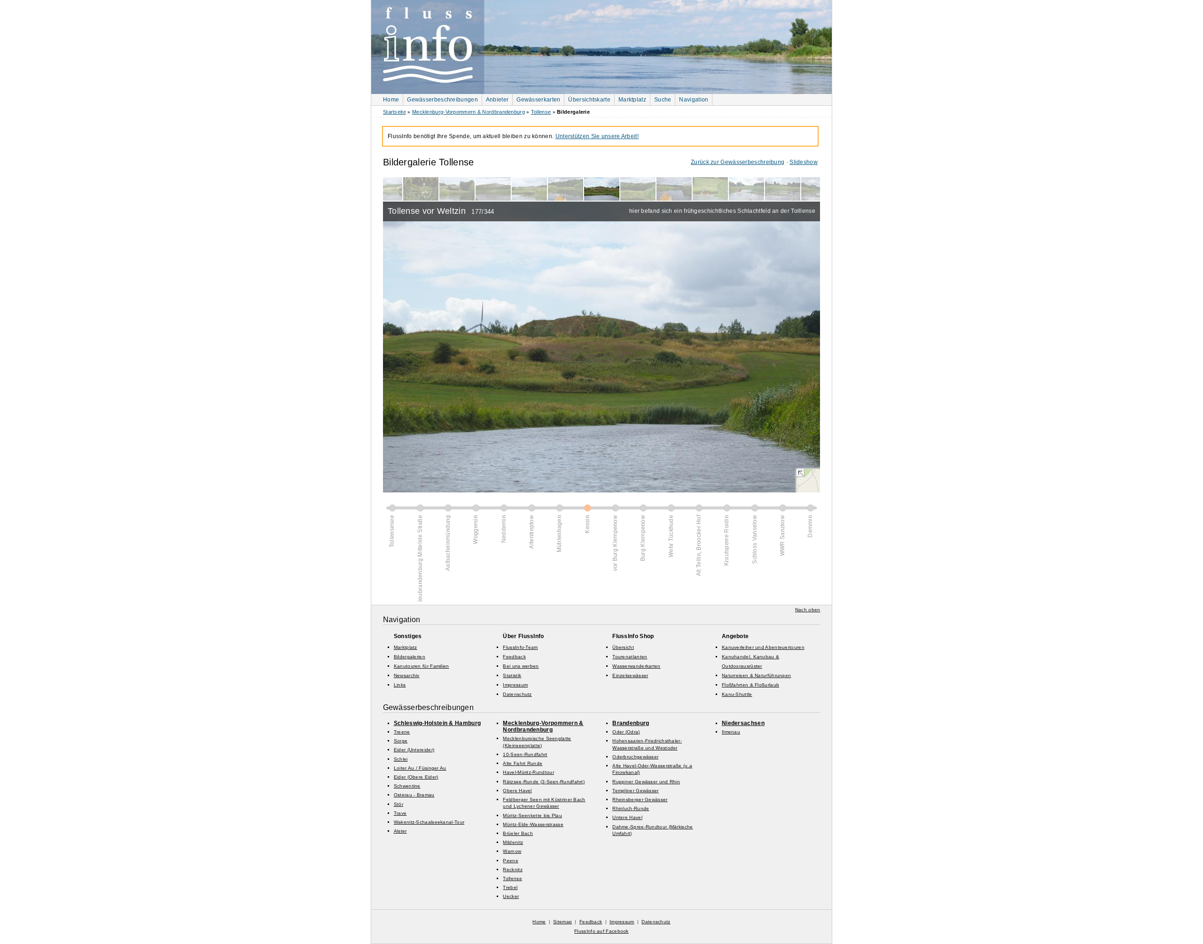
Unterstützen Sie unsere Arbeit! (597, 136)
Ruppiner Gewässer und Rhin (646, 781)
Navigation (693, 99)
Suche (663, 99)
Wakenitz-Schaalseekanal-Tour (429, 822)
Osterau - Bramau (414, 794)
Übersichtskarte (589, 99)
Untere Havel (627, 817)
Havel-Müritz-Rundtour (528, 772)
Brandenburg (630, 723)
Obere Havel (517, 790)
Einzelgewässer (630, 675)
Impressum (515, 684)
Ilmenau (731, 731)
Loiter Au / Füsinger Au (420, 768)
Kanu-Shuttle (737, 694)
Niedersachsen (743, 723)
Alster (400, 831)
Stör (398, 804)
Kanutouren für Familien (421, 666)
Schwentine (407, 785)
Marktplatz (632, 99)
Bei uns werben (521, 666)
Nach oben (807, 609)
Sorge (401, 740)
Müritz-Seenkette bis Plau (532, 815)
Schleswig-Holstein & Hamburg (437, 723)
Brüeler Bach (518, 833)
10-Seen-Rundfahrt (525, 754)
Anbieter (497, 99)
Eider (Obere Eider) (416, 777)
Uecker (511, 896)
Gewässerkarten (538, 99)
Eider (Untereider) (414, 749)
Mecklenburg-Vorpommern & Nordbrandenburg (468, 112)
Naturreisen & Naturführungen (756, 675)
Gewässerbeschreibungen (442, 99)
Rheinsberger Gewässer (639, 799)
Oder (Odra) (626, 731)
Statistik (512, 675)
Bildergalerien (409, 656)
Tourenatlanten (629, 656)
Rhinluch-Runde (630, 808)
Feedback (514, 656)
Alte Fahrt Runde (522, 763)
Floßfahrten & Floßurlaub (750, 684)
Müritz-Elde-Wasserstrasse (533, 824)
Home (391, 99)
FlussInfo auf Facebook (601, 931)
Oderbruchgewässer (635, 756)
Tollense (541, 112)
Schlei (401, 759)
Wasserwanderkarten (636, 666)
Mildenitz (513, 842)
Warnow (512, 851)
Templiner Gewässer (635, 790)
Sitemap (562, 921)
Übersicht (623, 647)
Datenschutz (517, 694)
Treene (402, 731)
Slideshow (803, 162)
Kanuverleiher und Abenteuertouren (763, 647)
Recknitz (512, 869)
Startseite (394, 112)
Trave (400, 813)
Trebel (510, 887)
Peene (510, 860)
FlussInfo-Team (520, 647)
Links (400, 684)
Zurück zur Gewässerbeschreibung (737, 162)
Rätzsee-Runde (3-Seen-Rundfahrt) (544, 781)
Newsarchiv (407, 675)
